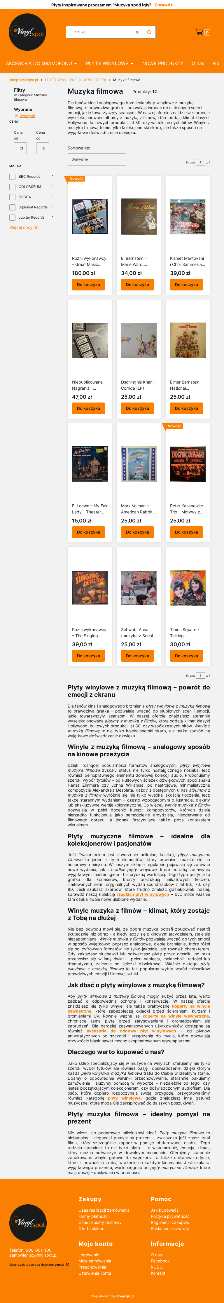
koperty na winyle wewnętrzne (176, 1015)
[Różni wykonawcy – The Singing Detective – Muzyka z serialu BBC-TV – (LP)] (90, 587)
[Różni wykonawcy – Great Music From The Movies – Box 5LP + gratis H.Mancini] (90, 216)
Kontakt (158, 1273)
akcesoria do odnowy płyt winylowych (131, 1030)
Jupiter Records (31, 217)
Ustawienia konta (94, 1273)
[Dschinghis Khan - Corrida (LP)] (139, 340)
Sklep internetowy (110, 1296)
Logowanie (88, 1254)
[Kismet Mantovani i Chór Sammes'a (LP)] (188, 216)
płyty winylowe (124, 1097)
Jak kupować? (164, 1210)
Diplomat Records (33, 207)
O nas (156, 1254)
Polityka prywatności (170, 1216)
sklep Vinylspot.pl (23, 80)
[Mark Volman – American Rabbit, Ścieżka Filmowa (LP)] (139, 464)
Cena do (40, 135)
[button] (149, 32)
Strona (190, 162)
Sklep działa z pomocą (36, 1264)
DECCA (25, 197)
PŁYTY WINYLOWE (60, 80)
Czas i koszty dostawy (100, 1222)
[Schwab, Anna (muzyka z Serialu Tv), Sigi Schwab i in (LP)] (139, 587)
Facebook (160, 1260)
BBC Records (29, 176)
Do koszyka (88, 284)
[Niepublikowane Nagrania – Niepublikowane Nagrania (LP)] (90, 340)
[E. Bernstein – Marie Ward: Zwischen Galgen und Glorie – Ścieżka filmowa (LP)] (139, 216)
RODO (157, 1266)
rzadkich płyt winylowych (143, 894)
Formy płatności (93, 1216)
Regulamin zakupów (170, 1222)
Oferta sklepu (91, 1228)
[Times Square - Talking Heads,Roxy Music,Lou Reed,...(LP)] (188, 587)
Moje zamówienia (94, 1260)
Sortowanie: (79, 147)
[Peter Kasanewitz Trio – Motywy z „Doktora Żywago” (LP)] (188, 464)
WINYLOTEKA (94, 80)
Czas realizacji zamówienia (104, 1210)
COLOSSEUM (30, 186)
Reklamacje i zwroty (170, 1228)
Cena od (18, 135)
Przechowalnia (92, 1266)
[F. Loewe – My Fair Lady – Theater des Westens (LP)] (90, 464)
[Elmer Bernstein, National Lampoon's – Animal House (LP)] (188, 340)
